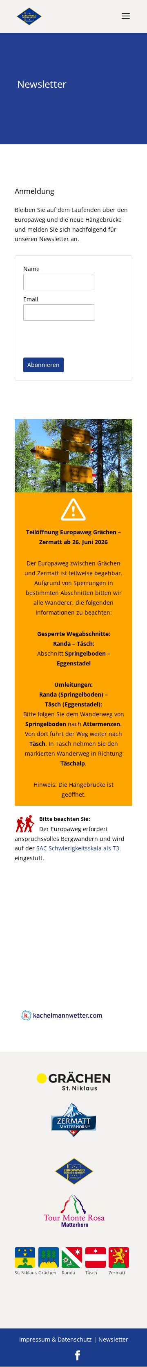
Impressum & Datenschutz (55, 1339)
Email (30, 299)
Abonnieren (43, 365)
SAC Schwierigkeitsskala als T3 (77, 848)
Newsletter (113, 1339)
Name (31, 269)
